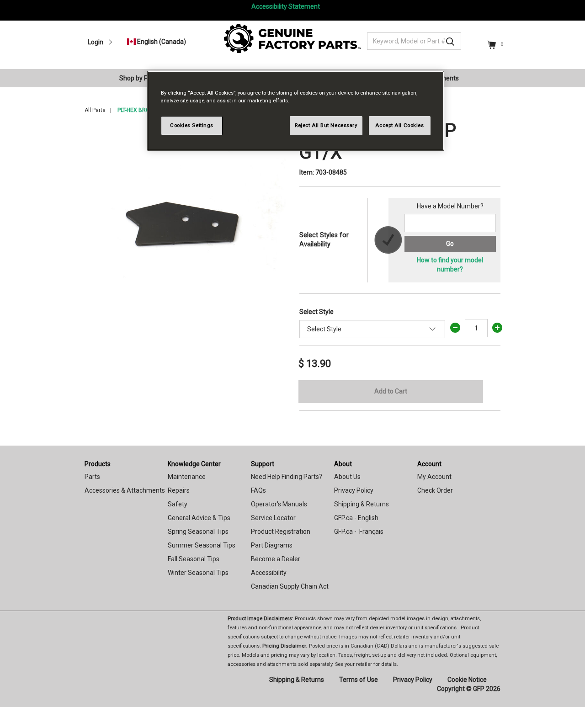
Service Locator (273, 517)
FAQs (258, 490)
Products (98, 464)
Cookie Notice (467, 679)
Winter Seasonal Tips (198, 572)
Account (429, 464)
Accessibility (269, 572)
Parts (92, 476)
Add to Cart (390, 391)
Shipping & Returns (361, 504)
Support (262, 464)
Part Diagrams (271, 545)
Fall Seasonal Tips (193, 559)
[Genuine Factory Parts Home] (292, 38)
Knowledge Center (194, 464)
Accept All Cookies (399, 125)
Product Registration (280, 531)
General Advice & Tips (199, 517)
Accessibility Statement (285, 6)
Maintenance (187, 476)
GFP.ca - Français (358, 531)
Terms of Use (358, 679)
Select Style (316, 311)
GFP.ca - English (356, 517)
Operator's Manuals (279, 504)
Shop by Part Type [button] (145, 78)
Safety (177, 504)
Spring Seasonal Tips (198, 531)
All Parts (95, 110)
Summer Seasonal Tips (201, 545)
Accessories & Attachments (125, 490)
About (343, 464)
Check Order (435, 490)
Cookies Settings (191, 125)
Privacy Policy (353, 490)
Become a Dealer (275, 559)
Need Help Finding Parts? (286, 476)
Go (450, 243)
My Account (434, 476)
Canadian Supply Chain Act (290, 586)
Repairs (179, 490)
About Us (347, 476)
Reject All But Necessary (326, 125)
